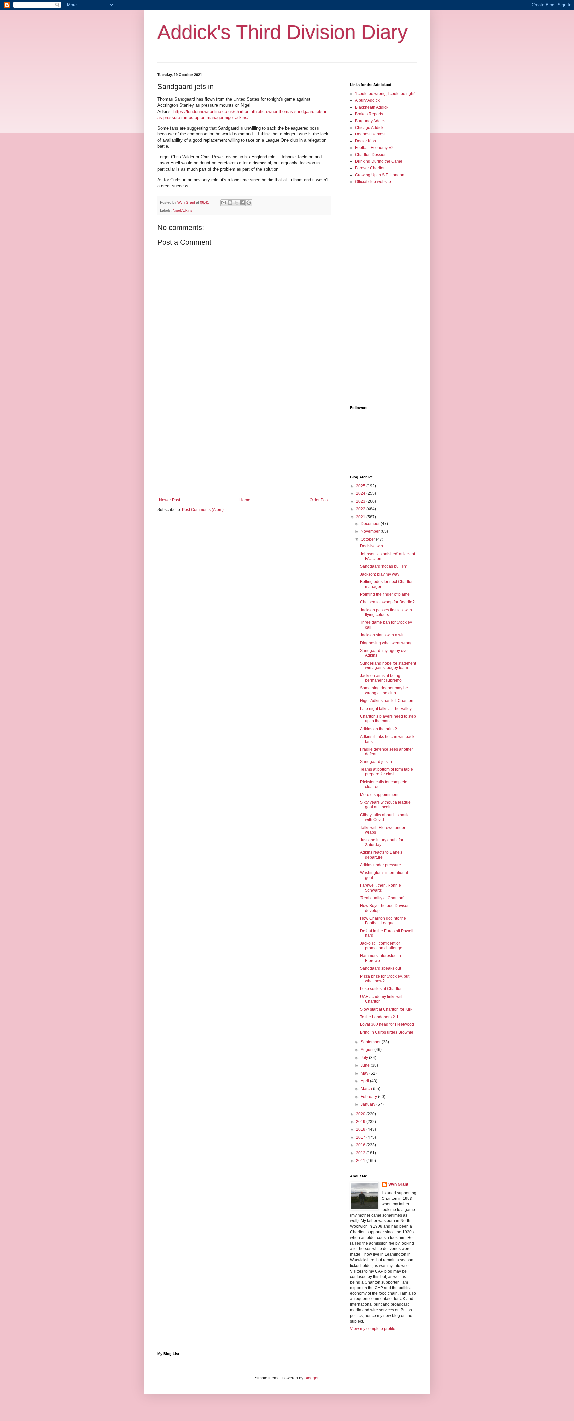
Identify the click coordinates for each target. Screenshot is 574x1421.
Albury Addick (367, 100)
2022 (361, 509)
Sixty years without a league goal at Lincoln (385, 804)
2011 (361, 1160)
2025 (361, 486)
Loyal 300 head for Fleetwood (387, 1024)
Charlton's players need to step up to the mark (388, 718)
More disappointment (379, 794)
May (365, 1073)
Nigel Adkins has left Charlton (386, 700)
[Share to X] (236, 202)
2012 (361, 1153)
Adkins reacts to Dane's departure (381, 854)
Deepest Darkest (370, 134)
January (368, 1104)
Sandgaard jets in (376, 761)
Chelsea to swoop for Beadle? (387, 602)
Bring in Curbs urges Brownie (386, 1032)
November (371, 531)
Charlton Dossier (370, 154)
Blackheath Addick (371, 107)
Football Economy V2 (374, 147)
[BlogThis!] (230, 202)
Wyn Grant (398, 1184)
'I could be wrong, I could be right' (385, 93)
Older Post (319, 500)
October (368, 539)
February (369, 1096)
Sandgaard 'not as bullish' (383, 566)
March (367, 1088)
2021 (361, 517)
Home (244, 500)
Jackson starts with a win (382, 635)
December (371, 523)
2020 (361, 1114)
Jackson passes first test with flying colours (386, 612)
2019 (361, 1121)
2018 (361, 1129)
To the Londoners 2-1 (379, 1017)
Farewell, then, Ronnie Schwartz (380, 887)
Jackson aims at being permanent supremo (381, 678)
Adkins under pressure (380, 865)
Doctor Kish (365, 141)
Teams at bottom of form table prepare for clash (386, 771)
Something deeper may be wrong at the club (384, 690)
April (365, 1081)
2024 (361, 493)
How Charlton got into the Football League (383, 920)
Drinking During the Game (378, 161)
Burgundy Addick (370, 121)
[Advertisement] (243, 443)
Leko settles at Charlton (381, 988)
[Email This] (223, 202)
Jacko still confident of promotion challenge (381, 945)
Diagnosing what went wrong (386, 643)
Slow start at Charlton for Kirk (386, 1009)
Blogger (311, 1378)
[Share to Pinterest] (248, 202)
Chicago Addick (369, 127)
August (367, 1049)
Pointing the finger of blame (385, 594)
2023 (361, 501)
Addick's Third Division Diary (282, 32)
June (366, 1065)
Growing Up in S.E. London (379, 175)
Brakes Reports (369, 114)
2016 (361, 1145)
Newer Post (169, 500)
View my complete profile (372, 1328)
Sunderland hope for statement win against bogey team (388, 665)
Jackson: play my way (379, 574)
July (365, 1057)
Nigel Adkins (182, 210)
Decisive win (371, 546)
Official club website (373, 181)
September (371, 1042)
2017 (361, 1137)
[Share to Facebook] (242, 202)
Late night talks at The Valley (386, 708)
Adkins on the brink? (378, 729)
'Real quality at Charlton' (382, 898)
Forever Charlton (370, 168)
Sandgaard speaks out (380, 968)
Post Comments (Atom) (203, 509)
